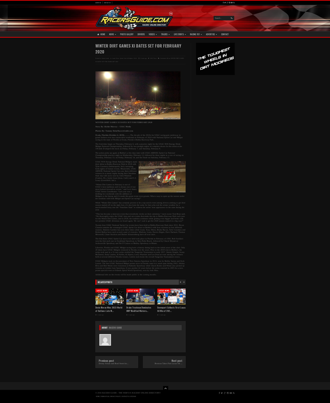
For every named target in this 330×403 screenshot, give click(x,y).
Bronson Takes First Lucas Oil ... (168, 363)
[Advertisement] (215, 117)
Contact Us (107, 3)
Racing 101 (195, 34)
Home (102, 34)
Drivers (141, 34)
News (111, 34)
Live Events (179, 34)
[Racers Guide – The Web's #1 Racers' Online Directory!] (134, 18)
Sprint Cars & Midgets (126, 58)
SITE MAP (133, 396)
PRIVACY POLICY (115, 396)
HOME (98, 396)
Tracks (164, 34)
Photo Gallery (126, 34)
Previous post (106, 361)
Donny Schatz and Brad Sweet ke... (114, 363)
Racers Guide (115, 327)
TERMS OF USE (105, 396)
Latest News (115, 58)
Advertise (98, 3)
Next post (177, 361)
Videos (152, 34)
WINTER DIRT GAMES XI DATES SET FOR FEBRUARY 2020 (138, 49)
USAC (135, 58)
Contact (225, 34)
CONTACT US (125, 396)
